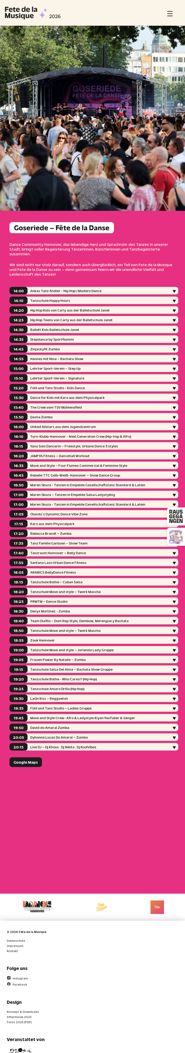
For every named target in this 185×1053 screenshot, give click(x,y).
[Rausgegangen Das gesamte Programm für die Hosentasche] (176, 516)
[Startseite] (33, 12)
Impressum (15, 946)
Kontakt (12, 951)
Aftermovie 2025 (19, 1017)
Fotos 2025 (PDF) (19, 1022)
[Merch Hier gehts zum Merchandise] (176, 537)
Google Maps (26, 762)
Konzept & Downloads (23, 1011)
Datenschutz (16, 940)
